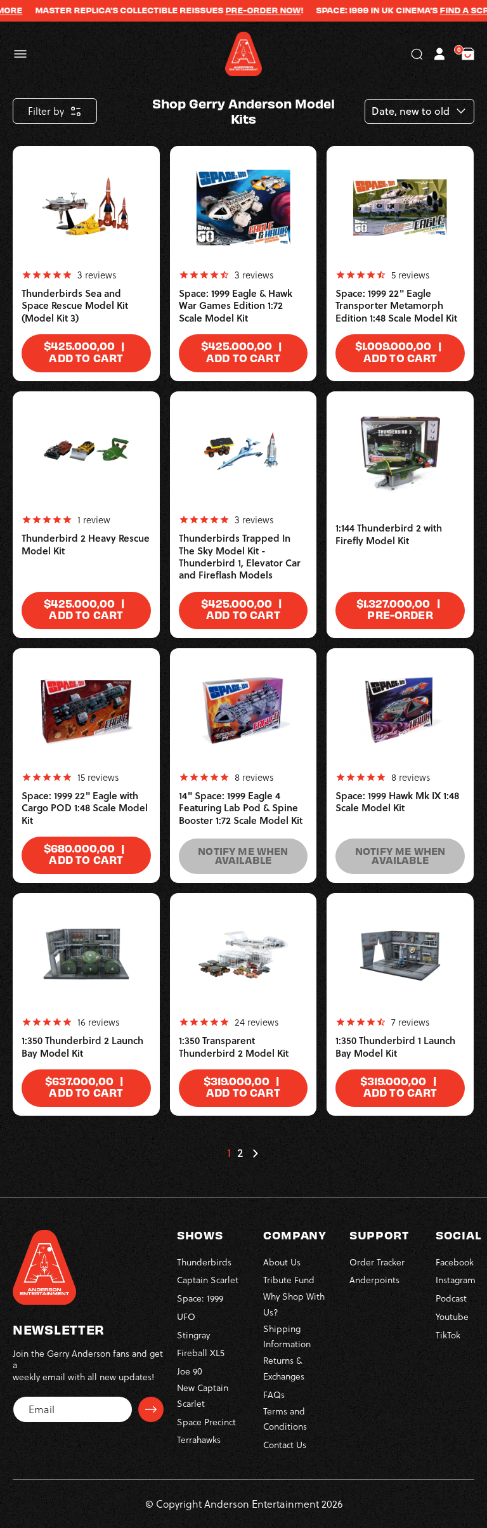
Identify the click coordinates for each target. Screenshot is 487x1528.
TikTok (448, 1335)
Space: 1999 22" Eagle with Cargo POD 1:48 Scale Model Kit (85, 808)
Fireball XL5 (200, 1352)
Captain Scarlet (207, 1279)
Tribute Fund (289, 1279)
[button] (20, 54)
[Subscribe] (151, 1409)
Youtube (452, 1316)
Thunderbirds (204, 1262)
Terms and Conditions (285, 1418)
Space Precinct (206, 1421)
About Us (282, 1262)
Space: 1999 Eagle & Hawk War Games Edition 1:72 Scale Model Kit (235, 305)
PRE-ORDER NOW (251, 10)
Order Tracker (377, 1262)
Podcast (451, 1298)
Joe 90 (189, 1371)
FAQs (274, 1394)
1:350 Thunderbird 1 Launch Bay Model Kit (395, 1047)
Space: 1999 (200, 1298)
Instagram (456, 1279)
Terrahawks (199, 1439)
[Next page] (255, 1153)
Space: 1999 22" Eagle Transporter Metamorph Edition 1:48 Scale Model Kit (396, 305)
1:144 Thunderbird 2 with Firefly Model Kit (388, 534)
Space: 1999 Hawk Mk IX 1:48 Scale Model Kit (397, 802)
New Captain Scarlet (202, 1395)
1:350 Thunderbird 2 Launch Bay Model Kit (82, 1047)
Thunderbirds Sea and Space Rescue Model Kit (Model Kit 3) (75, 305)
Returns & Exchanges (283, 1368)
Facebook (455, 1262)
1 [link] (229, 1153)
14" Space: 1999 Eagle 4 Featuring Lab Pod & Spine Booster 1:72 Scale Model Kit (240, 808)
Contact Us (284, 1444)
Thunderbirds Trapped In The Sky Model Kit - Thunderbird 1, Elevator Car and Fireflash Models (240, 556)
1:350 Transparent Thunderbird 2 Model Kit (234, 1047)
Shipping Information (287, 1336)
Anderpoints (374, 1279)
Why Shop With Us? (294, 1304)
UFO (186, 1316)
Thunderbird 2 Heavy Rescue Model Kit (86, 544)
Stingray (193, 1335)
